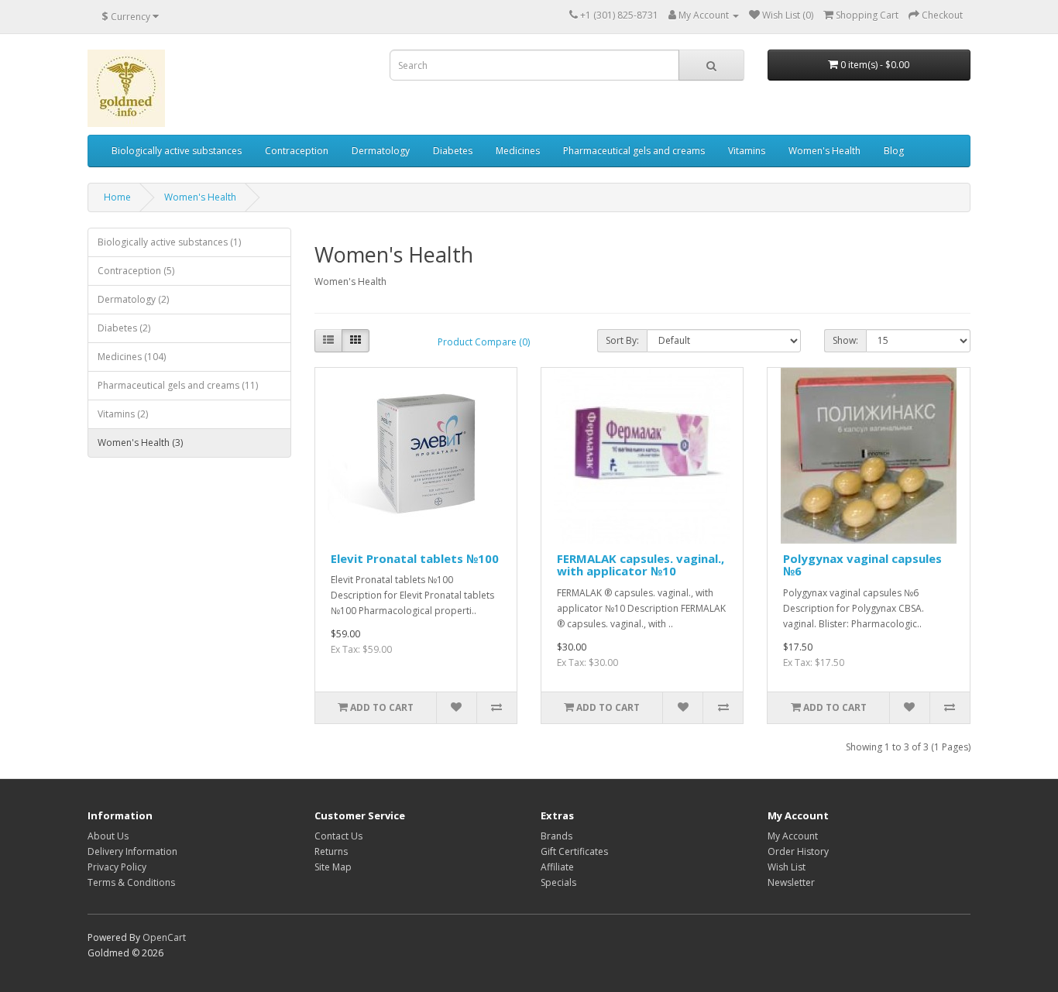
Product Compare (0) (484, 341)
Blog (894, 150)
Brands (556, 836)
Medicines (518, 150)
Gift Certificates (574, 851)
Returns (331, 851)
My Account (793, 836)
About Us (108, 836)
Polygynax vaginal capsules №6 (862, 565)
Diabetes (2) (124, 328)
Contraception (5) (136, 270)
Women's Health (824, 150)
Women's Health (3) (140, 442)
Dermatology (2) (133, 299)
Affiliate (557, 867)
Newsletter (791, 882)
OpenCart (164, 937)
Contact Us (338, 836)
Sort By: (622, 340)
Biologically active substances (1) (169, 242)
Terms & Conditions (131, 882)
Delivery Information (132, 851)
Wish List (787, 867)
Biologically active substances (177, 150)
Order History (798, 851)
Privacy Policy (117, 867)
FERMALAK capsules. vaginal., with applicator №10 (640, 565)
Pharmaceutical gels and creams (634, 150)
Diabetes (452, 150)
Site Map (333, 867)
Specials (558, 882)
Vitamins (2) (123, 413)
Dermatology (381, 150)
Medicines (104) (132, 356)
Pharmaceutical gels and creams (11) (178, 385)
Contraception (296, 150)
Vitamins (746, 150)
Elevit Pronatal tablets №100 (415, 558)
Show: (845, 340)
